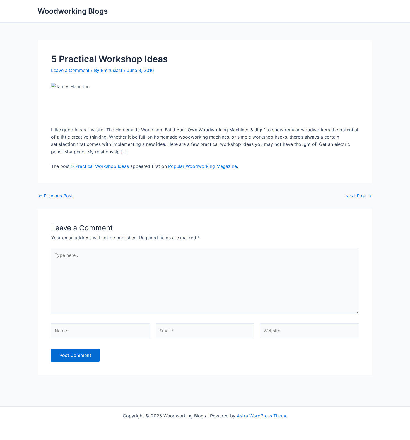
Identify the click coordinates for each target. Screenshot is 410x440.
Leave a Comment (70, 70)
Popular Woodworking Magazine (202, 166)
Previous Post (55, 196)
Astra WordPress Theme (262, 416)
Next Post (358, 196)
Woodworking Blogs (73, 11)
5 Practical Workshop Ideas (100, 166)
